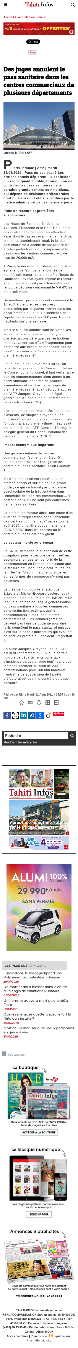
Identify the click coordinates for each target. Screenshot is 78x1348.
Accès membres (17, 1336)
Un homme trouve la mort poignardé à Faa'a (35, 1002)
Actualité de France (32, 17)
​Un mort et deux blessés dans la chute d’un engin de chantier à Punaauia (35, 989)
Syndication (62, 1336)
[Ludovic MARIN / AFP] (39, 104)
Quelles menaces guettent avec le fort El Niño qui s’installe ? (37, 1016)
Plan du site (39, 1336)
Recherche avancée (20, 742)
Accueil (8, 17)
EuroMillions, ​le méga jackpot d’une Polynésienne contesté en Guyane (32, 975)
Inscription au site (39, 1340)
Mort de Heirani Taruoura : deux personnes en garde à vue (38, 1030)
